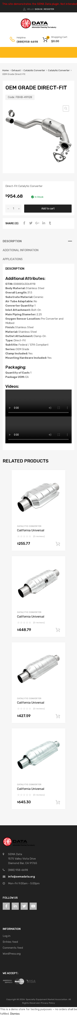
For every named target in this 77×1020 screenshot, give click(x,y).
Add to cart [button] (58, 544)
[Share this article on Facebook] (23, 223)
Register (49, 9)
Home (5, 70)
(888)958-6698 (25, 41)
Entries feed (10, 941)
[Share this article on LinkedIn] (43, 223)
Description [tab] (12, 241)
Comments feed (13, 947)
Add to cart (48, 208)
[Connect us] (6, 906)
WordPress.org (12, 953)
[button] (66, 108)
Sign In (38, 9)
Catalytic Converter (34, 70)
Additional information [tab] (20, 250)
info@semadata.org (21, 876)
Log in (6, 936)
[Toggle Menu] (72, 50)
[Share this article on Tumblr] (49, 223)
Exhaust (16, 70)
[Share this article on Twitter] (30, 223)
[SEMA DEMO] (38, 27)
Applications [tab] (13, 259)
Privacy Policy (48, 1003)
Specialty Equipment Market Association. (47, 999)
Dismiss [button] (15, 1013)
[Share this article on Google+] (36, 223)
